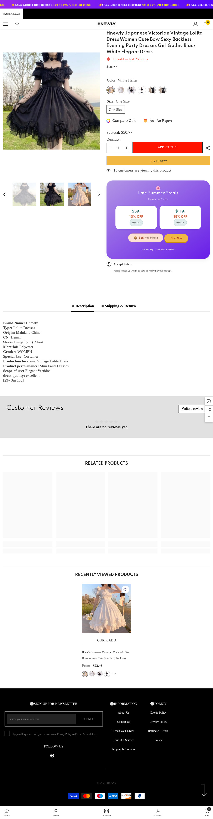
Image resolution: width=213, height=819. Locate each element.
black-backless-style (107, 674)
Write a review (192, 408)
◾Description (82, 306)
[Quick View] (125, 589)
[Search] (17, 23)
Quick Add (106, 640)
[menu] (5, 23)
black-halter (100, 674)
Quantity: (113, 139)
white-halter (85, 674)
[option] (51, 101)
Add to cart (168, 147)
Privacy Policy (64, 734)
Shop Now (176, 238)
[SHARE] (206, 148)
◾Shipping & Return (118, 306)
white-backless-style (92, 674)
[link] (27, 544)
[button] (4, 194)
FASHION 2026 (11, 13)
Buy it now (158, 161)
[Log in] (195, 24)
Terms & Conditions (86, 734)
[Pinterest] (52, 755)
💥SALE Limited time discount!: (115, 5)
